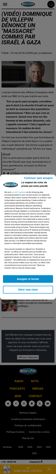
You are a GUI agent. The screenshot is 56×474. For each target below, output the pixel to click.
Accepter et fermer (28, 279)
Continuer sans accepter (38, 178)
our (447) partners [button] (18, 192)
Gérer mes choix (28, 289)
